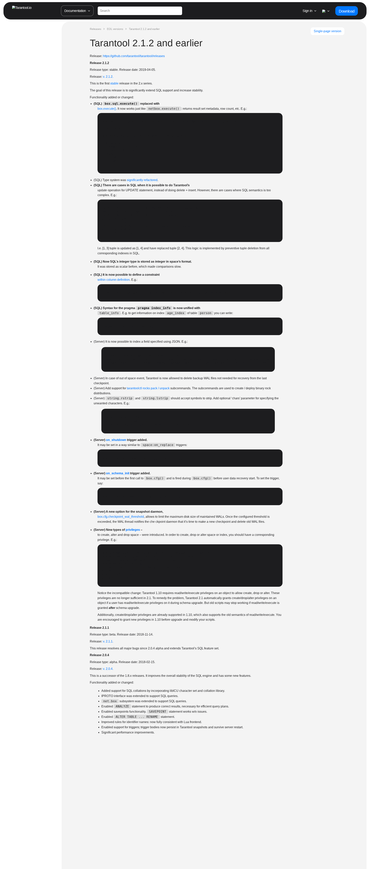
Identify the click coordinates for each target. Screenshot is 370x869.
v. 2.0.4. (108, 668)
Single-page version (327, 31)
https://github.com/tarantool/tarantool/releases (134, 56)
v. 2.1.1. (108, 641)
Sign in (307, 11)
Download (346, 11)
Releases (95, 28)
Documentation (75, 11)
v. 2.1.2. (108, 76)
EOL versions (115, 28)
